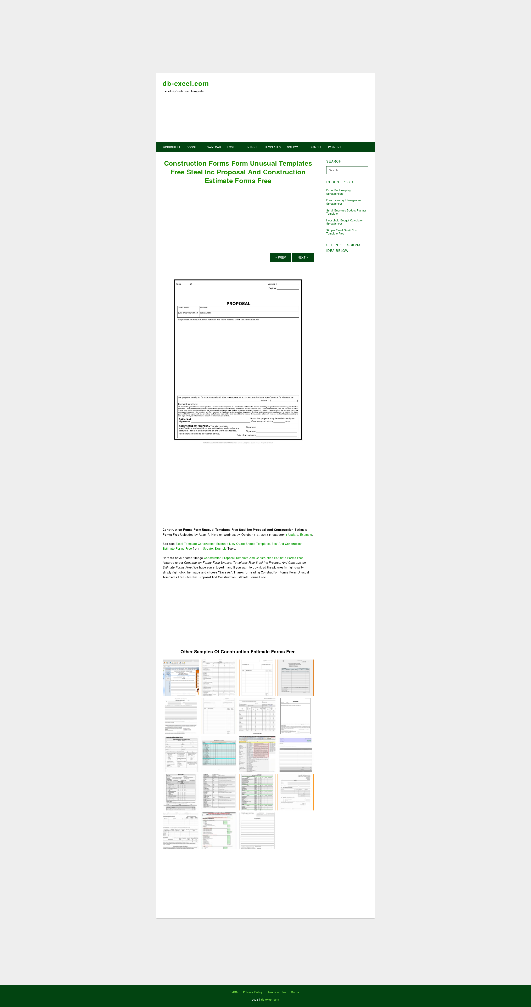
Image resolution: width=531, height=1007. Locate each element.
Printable (250, 147)
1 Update (292, 534)
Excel (231, 147)
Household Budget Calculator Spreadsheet (344, 222)
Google (193, 147)
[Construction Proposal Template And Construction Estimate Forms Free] (181, 677)
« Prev (280, 257)
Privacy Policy (253, 992)
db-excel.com (186, 83)
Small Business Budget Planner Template (346, 212)
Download (213, 147)
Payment (334, 147)
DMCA (233, 992)
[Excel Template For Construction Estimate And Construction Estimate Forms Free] (257, 754)
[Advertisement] (265, 38)
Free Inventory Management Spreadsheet (344, 201)
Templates (272, 147)
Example (315, 147)
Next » (303, 257)
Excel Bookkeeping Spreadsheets (338, 192)
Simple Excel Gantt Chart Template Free (342, 232)
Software (294, 147)
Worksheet (171, 147)
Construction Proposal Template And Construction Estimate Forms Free (254, 558)
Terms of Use (277, 992)
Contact (296, 992)
